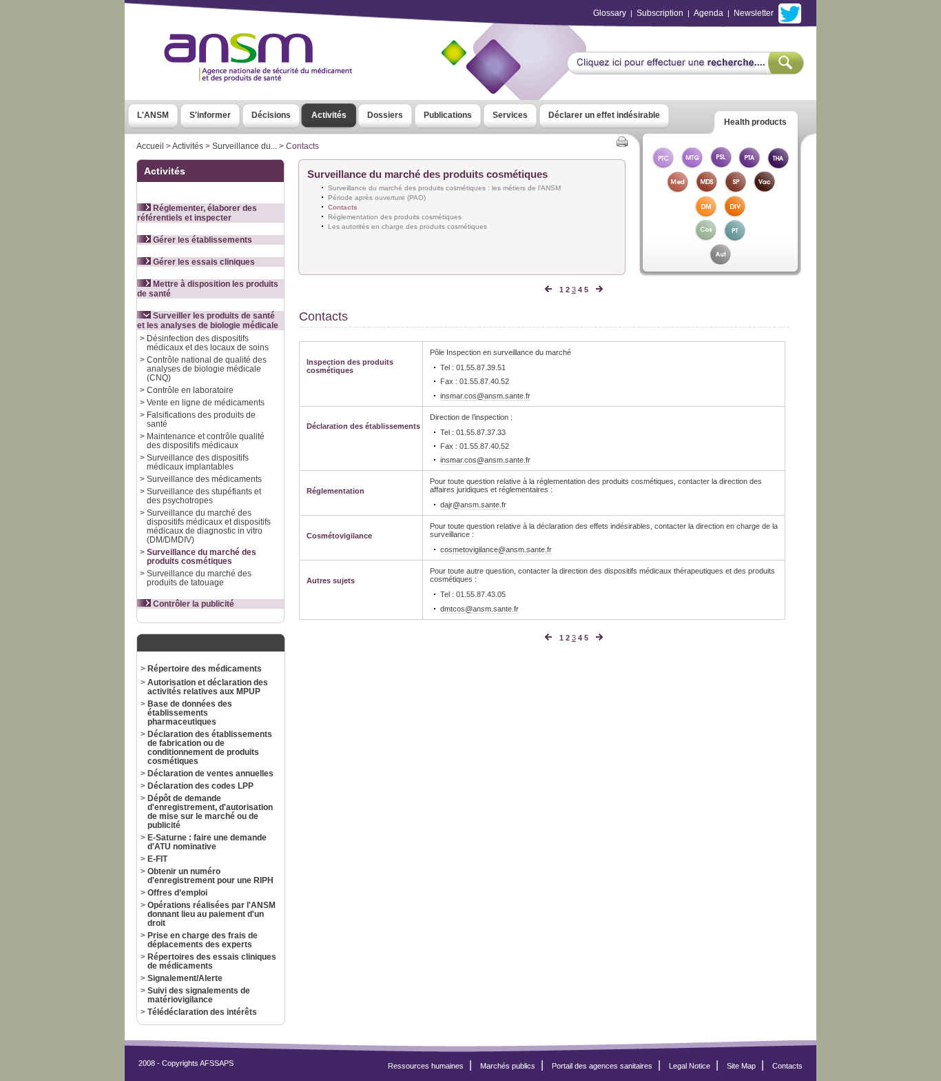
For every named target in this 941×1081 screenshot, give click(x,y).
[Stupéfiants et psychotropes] (735, 189)
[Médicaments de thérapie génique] (692, 165)
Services (510, 115)
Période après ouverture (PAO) (377, 197)
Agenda (708, 13)
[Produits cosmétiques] (706, 237)
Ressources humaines (426, 1066)
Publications (448, 115)
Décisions (271, 115)
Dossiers (385, 115)
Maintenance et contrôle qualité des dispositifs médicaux (206, 440)
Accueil (150, 146)
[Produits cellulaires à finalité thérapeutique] (663, 165)
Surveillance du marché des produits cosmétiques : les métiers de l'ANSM (444, 188)
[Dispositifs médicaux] (706, 213)
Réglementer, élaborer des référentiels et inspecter (197, 213)
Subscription (660, 13)
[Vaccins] (764, 189)
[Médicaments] (677, 189)
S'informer (210, 115)
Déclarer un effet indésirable (604, 115)
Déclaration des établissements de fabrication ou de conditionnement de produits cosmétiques (209, 747)
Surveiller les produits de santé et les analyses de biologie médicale (207, 320)
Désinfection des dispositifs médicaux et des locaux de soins (208, 343)
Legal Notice (689, 1066)
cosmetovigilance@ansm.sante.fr (496, 549)
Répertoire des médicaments (204, 668)
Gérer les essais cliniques (203, 262)
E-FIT (157, 858)
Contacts (787, 1066)
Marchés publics (507, 1066)
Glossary (609, 13)
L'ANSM (153, 115)
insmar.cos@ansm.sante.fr (485, 396)
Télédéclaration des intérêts (202, 1011)
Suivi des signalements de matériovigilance (198, 995)
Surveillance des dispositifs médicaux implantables (198, 462)
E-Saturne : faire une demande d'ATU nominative (207, 842)
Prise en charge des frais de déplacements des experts (202, 940)
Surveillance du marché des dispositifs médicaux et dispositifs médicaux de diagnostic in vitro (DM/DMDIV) (209, 526)
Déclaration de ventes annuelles (210, 773)
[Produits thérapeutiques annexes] (749, 165)
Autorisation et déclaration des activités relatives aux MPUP (207, 687)
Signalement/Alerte (185, 977)
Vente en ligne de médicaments (206, 402)
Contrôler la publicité (192, 604)
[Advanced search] (685, 70)
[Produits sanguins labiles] (720, 165)
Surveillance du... (244, 146)
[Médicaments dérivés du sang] (706, 189)
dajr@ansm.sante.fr (473, 505)
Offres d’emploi (177, 892)
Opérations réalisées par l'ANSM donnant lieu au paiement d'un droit (211, 913)
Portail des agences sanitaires (602, 1066)
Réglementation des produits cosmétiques (395, 217)
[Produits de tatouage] (735, 237)
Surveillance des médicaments (204, 478)
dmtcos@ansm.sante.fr (479, 609)
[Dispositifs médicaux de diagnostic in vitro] (735, 213)
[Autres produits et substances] (720, 261)
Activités (329, 115)
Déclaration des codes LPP (200, 785)
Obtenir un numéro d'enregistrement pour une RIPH (210, 876)
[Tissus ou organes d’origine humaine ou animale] (778, 165)
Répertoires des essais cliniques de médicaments (211, 961)
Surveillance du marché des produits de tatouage (199, 578)
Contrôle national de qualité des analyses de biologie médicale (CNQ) (207, 368)
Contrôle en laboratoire (190, 389)
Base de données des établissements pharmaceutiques (189, 712)
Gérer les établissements (201, 240)
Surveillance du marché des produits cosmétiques (201, 556)
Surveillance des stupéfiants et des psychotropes (204, 496)
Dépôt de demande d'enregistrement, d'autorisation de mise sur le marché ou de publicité (210, 811)
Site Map (741, 1066)
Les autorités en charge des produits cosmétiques (407, 226)
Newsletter (754, 13)
